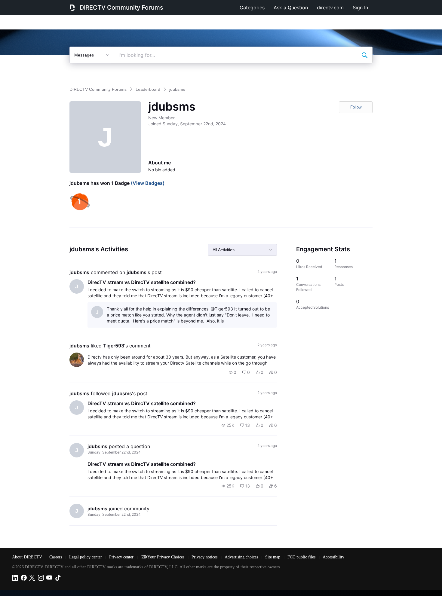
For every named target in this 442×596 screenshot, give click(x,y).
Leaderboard (148, 89)
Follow (355, 107)
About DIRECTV (27, 557)
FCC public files (302, 557)
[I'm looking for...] (364, 55)
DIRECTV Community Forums (121, 7)
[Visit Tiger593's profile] (76, 360)
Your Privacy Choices (166, 557)
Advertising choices (242, 557)
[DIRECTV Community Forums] (72, 7)
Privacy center (122, 557)
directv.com (330, 8)
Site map (273, 557)
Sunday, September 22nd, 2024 (114, 452)
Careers (56, 557)
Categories (252, 8)
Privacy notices (205, 557)
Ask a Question (291, 8)
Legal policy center (86, 557)
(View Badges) (147, 183)
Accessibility (333, 557)
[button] (232, 372)
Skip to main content (25, 4)
